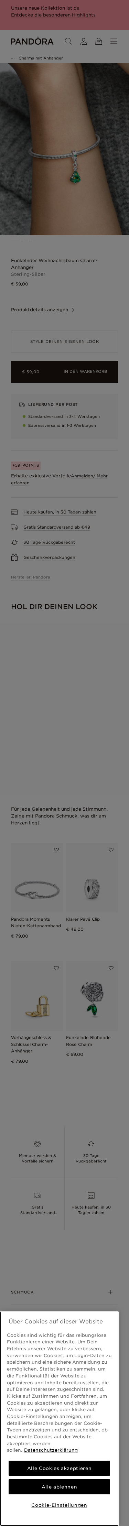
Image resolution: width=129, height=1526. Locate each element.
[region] (59, 1418)
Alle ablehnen (59, 1487)
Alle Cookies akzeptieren (59, 1468)
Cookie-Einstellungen (59, 1505)
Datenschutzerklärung (51, 1450)
